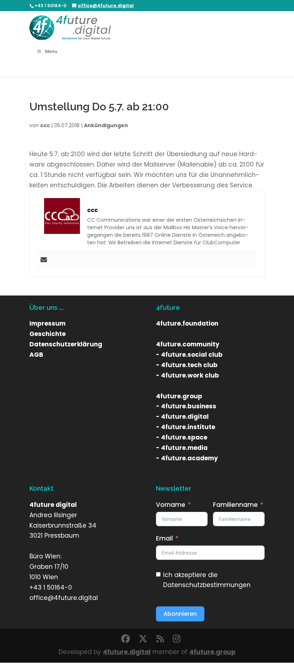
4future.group (179, 396)
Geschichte (47, 334)
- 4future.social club (189, 354)
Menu (51, 51)
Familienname (235, 504)
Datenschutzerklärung (65, 344)
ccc (45, 125)
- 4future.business (186, 406)
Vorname (170, 504)
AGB (36, 354)
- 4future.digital (182, 416)
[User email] (44, 260)
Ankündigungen (106, 125)
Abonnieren (180, 614)
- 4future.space (181, 437)
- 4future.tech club (187, 365)
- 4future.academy (187, 458)
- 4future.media (182, 447)
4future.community (187, 344)
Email (164, 538)
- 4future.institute (185, 427)
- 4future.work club (187, 375)
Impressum (47, 323)
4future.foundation (187, 323)
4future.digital (127, 652)
